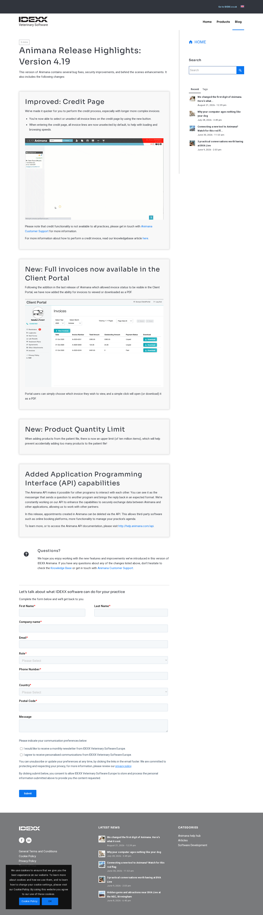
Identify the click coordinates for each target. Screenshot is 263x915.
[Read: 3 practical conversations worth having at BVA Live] (192, 143)
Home (199, 42)
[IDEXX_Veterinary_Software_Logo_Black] (33, 21)
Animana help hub (189, 835)
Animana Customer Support (115, 568)
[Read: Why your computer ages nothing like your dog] (192, 113)
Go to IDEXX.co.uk (227, 7)
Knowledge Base (61, 568)
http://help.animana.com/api (136, 526)
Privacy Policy (27, 861)
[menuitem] (227, 7)
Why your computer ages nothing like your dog (134, 852)
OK (50, 901)
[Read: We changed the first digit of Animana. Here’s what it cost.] (192, 98)
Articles (183, 840)
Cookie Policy (27, 856)
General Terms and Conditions (38, 851)
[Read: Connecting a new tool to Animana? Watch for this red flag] (192, 128)
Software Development (192, 845)
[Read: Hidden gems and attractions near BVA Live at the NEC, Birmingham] (101, 894)
